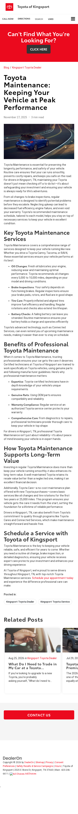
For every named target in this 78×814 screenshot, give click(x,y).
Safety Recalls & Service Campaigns (34, 766)
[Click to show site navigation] (73, 19)
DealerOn (29, 762)
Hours (58, 766)
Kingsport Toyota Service (55, 601)
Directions (24, 18)
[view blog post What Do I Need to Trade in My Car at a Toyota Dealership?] (33, 660)
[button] (8, 18)
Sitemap (40, 762)
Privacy (49, 762)
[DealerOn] (12, 758)
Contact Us (39, 714)
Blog (6, 67)
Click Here (38, 49)
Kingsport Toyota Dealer (26, 67)
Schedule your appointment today (52, 577)
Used (50, 18)
